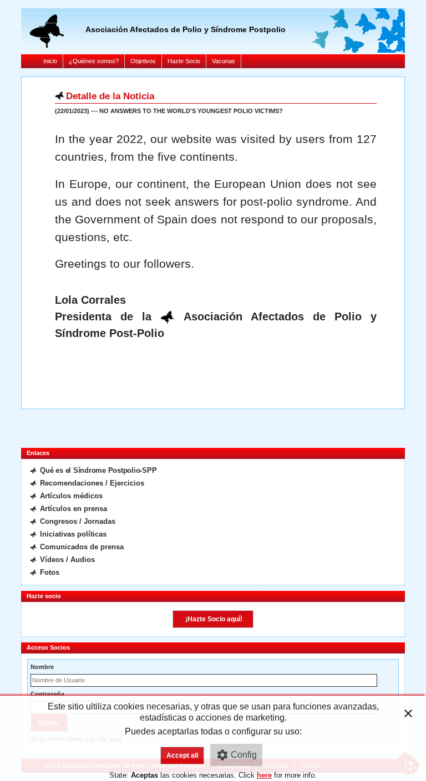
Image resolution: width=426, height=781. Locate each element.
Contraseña (47, 694)
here (264, 775)
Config (244, 754)
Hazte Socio (184, 61)
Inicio (50, 61)
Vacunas (223, 61)
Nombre (42, 666)
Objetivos (143, 61)
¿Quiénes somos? (94, 61)
